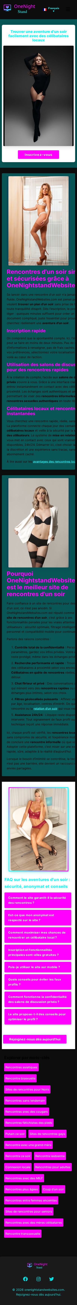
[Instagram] (38, 1279)
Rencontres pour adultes (52, 1167)
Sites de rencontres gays (47, 1134)
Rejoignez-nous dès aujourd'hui (35, 1039)
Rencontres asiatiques (21, 1067)
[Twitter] (51, 1279)
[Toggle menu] (68, 9)
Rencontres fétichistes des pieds (28, 1123)
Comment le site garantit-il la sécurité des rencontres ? (37, 900)
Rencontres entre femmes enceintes (31, 1200)
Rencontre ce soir (17, 1156)
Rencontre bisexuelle (20, 1078)
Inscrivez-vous (38, 155)
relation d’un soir (45, 708)
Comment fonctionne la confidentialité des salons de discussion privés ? (37, 999)
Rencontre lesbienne (50, 1156)
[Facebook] (25, 1279)
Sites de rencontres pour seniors (28, 1211)
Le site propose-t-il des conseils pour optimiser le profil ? (37, 1016)
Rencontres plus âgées (21, 1189)
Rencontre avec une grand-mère (28, 1145)
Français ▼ (53, 10)
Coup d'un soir (53, 1189)
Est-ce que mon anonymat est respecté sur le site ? (31, 917)
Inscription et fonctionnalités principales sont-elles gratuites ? (33, 952)
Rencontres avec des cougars (26, 1111)
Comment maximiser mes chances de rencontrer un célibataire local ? (37, 935)
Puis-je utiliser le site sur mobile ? (34, 967)
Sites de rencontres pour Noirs (27, 1089)
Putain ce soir (15, 1134)
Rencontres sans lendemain (25, 1100)
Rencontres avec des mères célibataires (33, 1222)
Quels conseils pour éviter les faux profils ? (34, 982)
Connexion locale (17, 1167)
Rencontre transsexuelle (22, 1233)
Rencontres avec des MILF (24, 1178)
